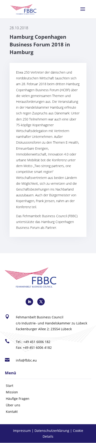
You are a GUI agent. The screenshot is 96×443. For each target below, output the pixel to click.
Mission (12, 392)
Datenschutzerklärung (51, 430)
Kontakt (12, 411)
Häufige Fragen (17, 398)
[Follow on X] (41, 301)
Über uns (13, 405)
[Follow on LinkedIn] (29, 301)
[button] (82, 12)
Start (9, 385)
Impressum (22, 430)
